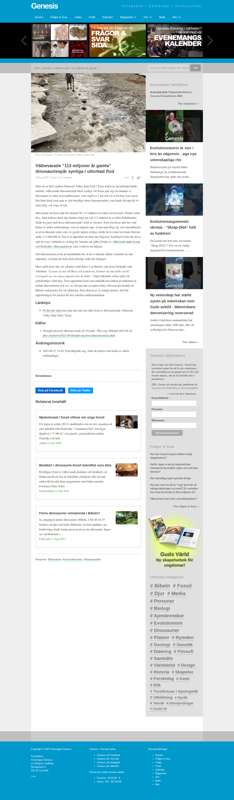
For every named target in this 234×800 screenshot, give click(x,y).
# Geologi (160, 644)
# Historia (159, 672)
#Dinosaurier (54, 559)
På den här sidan (52, 310)
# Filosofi (183, 651)
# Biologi (160, 608)
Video (78, 17)
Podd (92, 17)
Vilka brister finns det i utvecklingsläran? (173, 498)
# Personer (162, 601)
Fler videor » (191, 342)
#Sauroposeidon (92, 559)
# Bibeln (160, 586)
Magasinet (160, 773)
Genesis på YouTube (108, 758)
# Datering (160, 651)
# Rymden (183, 637)
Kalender (107, 17)
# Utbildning (161, 697)
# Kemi (182, 678)
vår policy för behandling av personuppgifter (174, 388)
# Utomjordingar (179, 703)
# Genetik (183, 644)
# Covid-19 (158, 709)
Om (157, 777)
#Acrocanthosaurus (73, 559)
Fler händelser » (188, 103)
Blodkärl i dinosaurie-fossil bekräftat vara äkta (75, 465)
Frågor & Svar (59, 17)
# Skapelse (182, 672)
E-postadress (161, 398)
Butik (162, 17)
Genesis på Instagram (108, 762)
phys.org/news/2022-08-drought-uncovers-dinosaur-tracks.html (79, 335)
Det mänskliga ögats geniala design (170, 478)
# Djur (157, 593)
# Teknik (157, 703)
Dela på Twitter (80, 390)
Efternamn (158, 420)
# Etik (155, 685)
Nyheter (47, 68)
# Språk (181, 697)
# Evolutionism (166, 623)
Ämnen (39, 17)
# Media (176, 593)
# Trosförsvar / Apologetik (174, 691)
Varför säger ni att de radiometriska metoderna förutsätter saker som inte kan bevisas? (174, 468)
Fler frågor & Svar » (186, 506)
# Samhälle (161, 658)
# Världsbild (162, 665)
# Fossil (182, 586)
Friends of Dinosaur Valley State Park (75, 154)
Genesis (44, 5)
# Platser (159, 637)
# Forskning (162, 678)
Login (33, 776)
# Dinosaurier (164, 630)
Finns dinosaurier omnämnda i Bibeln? (69, 513)
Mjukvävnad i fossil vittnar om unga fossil (71, 417)
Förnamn (157, 409)
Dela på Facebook (50, 390)
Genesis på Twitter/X (108, 766)
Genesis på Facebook (108, 755)
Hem (37, 68)
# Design (186, 665)
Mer (157, 784)
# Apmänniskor (167, 615)
